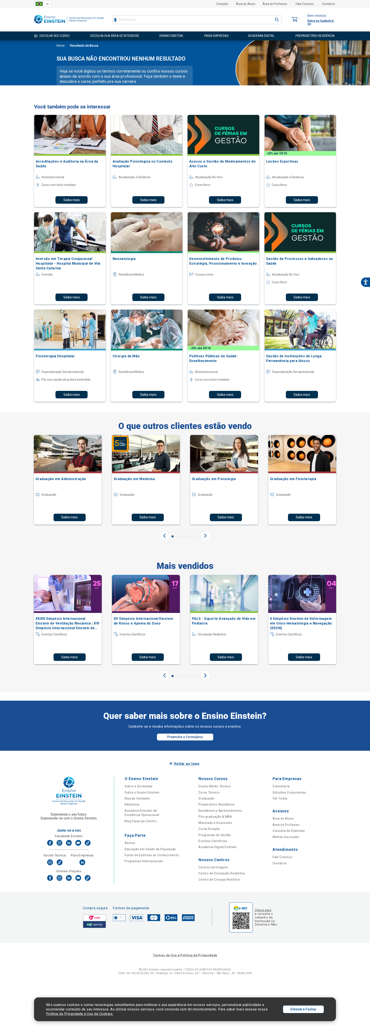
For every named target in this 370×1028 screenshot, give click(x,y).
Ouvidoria (328, 3)
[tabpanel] (68, 479)
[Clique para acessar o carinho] (294, 19)
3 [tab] (180, 536)
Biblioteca (132, 804)
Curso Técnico (208, 792)
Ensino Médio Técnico (214, 786)
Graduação (206, 798)
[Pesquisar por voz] (115, 19)
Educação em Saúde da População (150, 849)
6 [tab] (192, 536)
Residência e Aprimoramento (220, 810)
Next (205, 535)
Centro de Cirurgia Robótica (219, 879)
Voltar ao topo (186, 764)
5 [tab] (188, 536)
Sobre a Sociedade (139, 786)
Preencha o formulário (185, 737)
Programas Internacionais (144, 861)
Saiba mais (71, 200)
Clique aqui (263, 910)
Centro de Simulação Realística (221, 873)
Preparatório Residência (216, 804)
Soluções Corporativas (289, 792)
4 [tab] (184, 536)
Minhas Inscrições (286, 837)
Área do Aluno (245, 3)
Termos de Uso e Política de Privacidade (185, 955)
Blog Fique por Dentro (141, 821)
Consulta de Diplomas (289, 830)
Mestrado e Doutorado (215, 823)
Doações (222, 3)
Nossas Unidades (137, 798)
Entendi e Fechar (303, 1009)
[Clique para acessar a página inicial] (69, 24)
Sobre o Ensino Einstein (142, 792)
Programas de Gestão (214, 835)
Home (61, 45)
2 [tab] (176, 536)
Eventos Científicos (212, 841)
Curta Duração (209, 829)
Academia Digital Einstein (217, 847)
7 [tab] (196, 536)
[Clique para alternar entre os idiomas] (42, 4)
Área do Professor (275, 3)
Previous (164, 535)
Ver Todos (280, 798)
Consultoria (281, 786)
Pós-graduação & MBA (215, 816)
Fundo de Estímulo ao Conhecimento (152, 855)
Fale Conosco (305, 3)
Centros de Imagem (213, 867)
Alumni (130, 843)
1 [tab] (173, 536)
